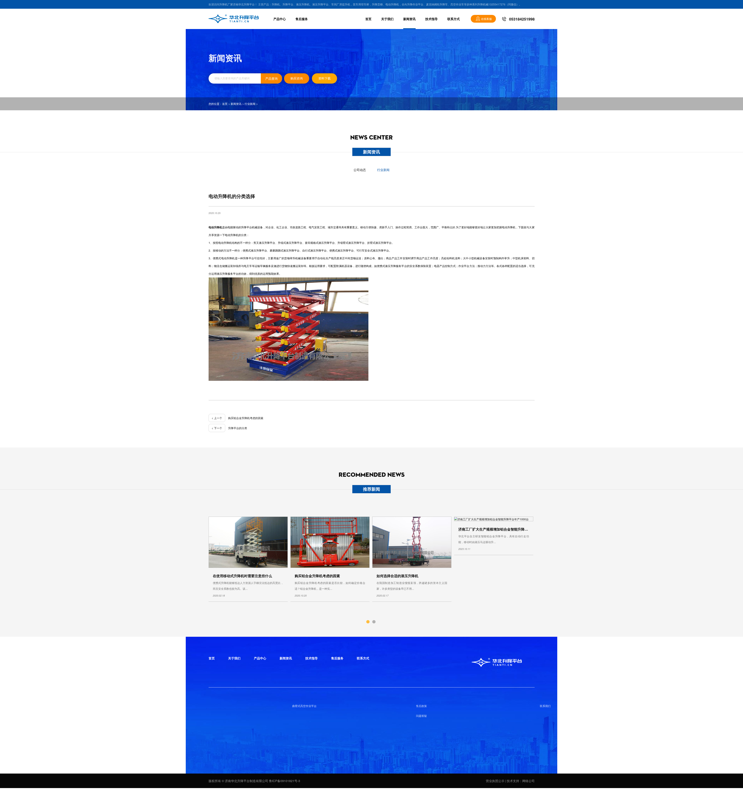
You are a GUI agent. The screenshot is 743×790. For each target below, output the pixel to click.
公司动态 (360, 170)
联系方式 (453, 19)
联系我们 (545, 706)
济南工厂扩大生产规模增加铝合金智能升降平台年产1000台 (504, 529)
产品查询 (271, 78)
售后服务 (301, 19)
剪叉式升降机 (53, 716)
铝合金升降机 (176, 706)
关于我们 (387, 19)
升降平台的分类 (237, 428)
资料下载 (324, 78)
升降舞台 (50, 745)
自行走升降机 (53, 706)
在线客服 (486, 19)
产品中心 (279, 19)
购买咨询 (296, 78)
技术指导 (431, 19)
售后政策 (421, 706)
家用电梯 (173, 716)
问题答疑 (421, 716)
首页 (368, 19)
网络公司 (528, 781)
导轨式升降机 (176, 745)
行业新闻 (250, 104)
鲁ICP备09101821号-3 (284, 781)
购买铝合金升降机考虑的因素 (245, 418)
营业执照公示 (495, 781)
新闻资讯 (409, 19)
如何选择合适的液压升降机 (397, 575)
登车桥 (172, 735)
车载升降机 (51, 735)
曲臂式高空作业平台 (304, 706)
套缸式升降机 (53, 726)
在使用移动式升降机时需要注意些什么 (242, 575)
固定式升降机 (176, 726)
